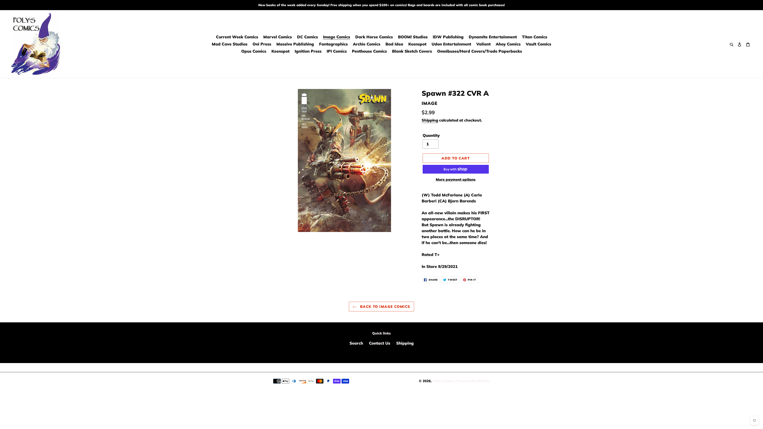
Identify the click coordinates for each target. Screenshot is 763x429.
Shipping (430, 120)
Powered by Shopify (473, 381)
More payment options (455, 179)
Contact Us (379, 343)
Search (356, 343)
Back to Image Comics (384, 306)
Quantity (431, 135)
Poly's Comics (444, 381)
